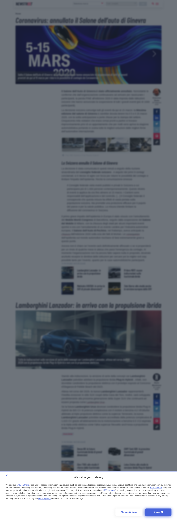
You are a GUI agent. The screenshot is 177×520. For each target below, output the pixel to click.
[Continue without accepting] (7, 475)
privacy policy (44, 498)
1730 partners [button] (22, 485)
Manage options (129, 512)
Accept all (158, 512)
